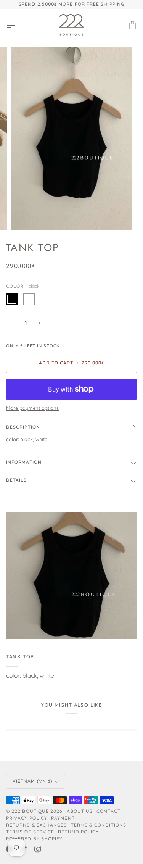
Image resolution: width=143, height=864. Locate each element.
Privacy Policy (26, 818)
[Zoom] (25, 215)
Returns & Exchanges (36, 825)
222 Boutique (30, 811)
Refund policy (78, 832)
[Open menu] (17, 25)
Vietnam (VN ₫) (32, 781)
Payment (63, 818)
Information (24, 462)
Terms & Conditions (98, 825)
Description (23, 427)
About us (80, 811)
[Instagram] (37, 849)
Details (16, 480)
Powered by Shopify (34, 838)
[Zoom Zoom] (71, 138)
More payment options (32, 408)
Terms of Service (30, 832)
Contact (108, 811)
